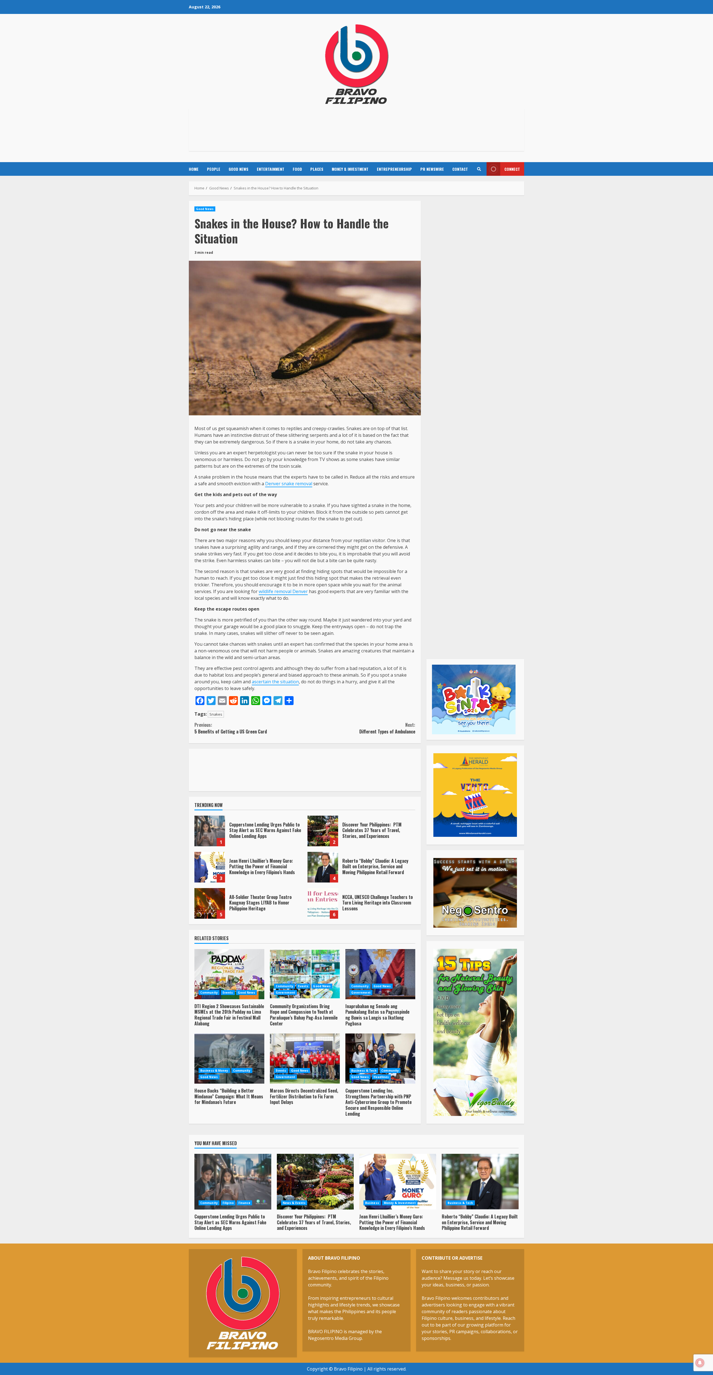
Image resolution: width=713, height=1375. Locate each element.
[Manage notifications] (699, 1362)
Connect (512, 169)
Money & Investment (350, 169)
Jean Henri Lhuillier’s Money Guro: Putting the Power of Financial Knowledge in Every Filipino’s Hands (209, 867)
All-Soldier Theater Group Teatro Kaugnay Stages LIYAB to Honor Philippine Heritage (209, 903)
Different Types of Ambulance (387, 728)
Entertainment (270, 169)
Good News (238, 169)
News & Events (294, 1203)
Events (228, 992)
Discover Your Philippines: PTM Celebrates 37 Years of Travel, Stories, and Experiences (322, 831)
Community (209, 992)
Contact (460, 169)
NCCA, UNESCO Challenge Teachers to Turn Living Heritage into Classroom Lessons (322, 903)
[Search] (478, 169)
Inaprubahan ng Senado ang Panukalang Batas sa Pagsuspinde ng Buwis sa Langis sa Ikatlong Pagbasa (380, 974)
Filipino (228, 1203)
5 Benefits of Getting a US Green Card (230, 728)
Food (297, 169)
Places (316, 169)
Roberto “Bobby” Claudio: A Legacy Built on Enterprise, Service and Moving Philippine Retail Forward (322, 867)
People (213, 169)
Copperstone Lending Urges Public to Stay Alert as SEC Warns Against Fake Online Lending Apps (209, 831)
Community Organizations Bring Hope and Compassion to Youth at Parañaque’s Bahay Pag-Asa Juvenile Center (305, 974)
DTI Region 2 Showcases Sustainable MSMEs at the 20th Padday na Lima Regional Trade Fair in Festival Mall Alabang (229, 974)
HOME (194, 169)
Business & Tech (364, 1070)
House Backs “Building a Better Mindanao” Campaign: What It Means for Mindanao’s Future (229, 1058)
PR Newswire (432, 169)
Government (285, 992)
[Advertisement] (356, 129)
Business (372, 1203)
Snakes (215, 714)
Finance (244, 1203)
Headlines (381, 1077)
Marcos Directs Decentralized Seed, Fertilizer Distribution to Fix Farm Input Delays (305, 1058)
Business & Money (214, 1070)
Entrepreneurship (394, 169)
